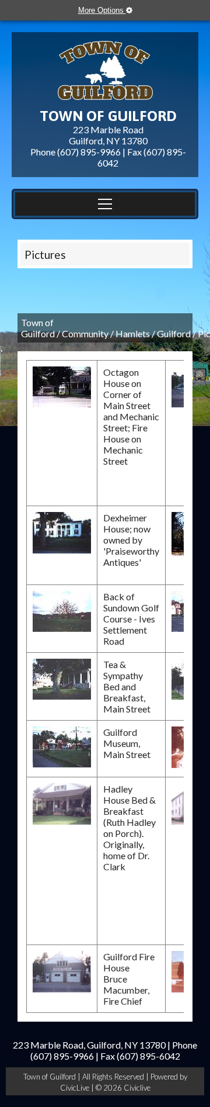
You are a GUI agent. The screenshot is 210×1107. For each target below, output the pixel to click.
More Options (102, 10)
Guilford (174, 333)
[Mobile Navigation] (105, 204)
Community (85, 333)
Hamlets (133, 333)
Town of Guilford (38, 328)
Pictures (45, 254)
